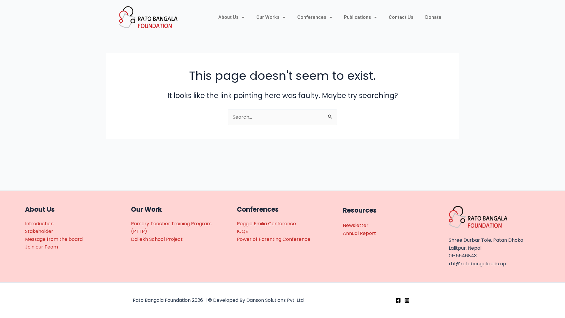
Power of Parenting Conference (273, 239)
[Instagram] (407, 300)
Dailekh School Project (157, 239)
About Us (228, 17)
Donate (433, 17)
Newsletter (355, 225)
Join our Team (41, 247)
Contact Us (401, 17)
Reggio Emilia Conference (266, 223)
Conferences (311, 17)
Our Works (268, 17)
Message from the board (54, 239)
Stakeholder (39, 231)
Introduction (39, 223)
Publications (357, 17)
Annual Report (359, 233)
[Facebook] (398, 300)
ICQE (242, 231)
